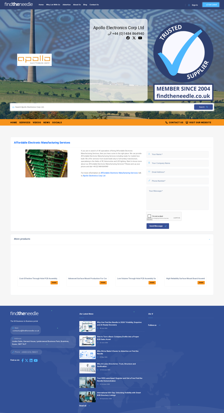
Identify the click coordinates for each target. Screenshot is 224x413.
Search (202, 107)
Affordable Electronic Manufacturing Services (119, 173)
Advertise (67, 5)
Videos (37, 122)
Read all (83, 406)
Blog (85, 5)
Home (41, 5)
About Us (77, 5)
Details (54, 282)
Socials (57, 122)
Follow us (152, 325)
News (46, 122)
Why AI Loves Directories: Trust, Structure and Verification (116, 365)
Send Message (156, 226)
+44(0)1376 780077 (29, 352)
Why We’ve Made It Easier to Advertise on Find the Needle (117, 352)
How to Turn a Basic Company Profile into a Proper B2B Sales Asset (118, 338)
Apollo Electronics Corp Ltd (118, 27)
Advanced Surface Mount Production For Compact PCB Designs (95, 278)
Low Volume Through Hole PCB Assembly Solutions (139, 278)
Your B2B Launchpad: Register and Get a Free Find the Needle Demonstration (119, 379)
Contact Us (94, 5)
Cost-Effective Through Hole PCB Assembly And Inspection (44, 278)
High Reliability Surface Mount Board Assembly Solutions (190, 278)
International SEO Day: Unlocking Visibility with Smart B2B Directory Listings (119, 394)
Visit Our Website (199, 122)
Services (24, 122)
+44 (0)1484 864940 (127, 34)
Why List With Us (53, 5)
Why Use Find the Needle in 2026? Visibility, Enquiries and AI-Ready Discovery (119, 323)
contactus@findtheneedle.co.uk (26, 331)
